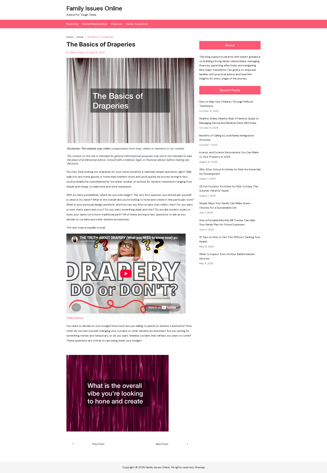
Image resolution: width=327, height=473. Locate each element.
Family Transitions (137, 24)
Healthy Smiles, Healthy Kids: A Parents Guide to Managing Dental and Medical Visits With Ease (229, 121)
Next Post (162, 444)
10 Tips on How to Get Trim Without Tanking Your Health (229, 239)
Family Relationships (94, 24)
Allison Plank (77, 52)
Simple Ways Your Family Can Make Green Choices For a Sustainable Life (224, 205)
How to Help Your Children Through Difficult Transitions (226, 104)
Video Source (74, 317)
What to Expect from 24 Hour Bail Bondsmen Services (227, 256)
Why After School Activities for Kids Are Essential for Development (229, 172)
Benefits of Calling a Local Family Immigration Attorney (226, 138)
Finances (116, 24)
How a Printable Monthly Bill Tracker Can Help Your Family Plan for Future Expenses (227, 222)
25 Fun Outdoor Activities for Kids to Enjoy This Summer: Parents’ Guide (228, 189)
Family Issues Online (94, 8)
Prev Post (98, 444)
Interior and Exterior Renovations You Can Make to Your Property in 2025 (229, 155)
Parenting (72, 24)
